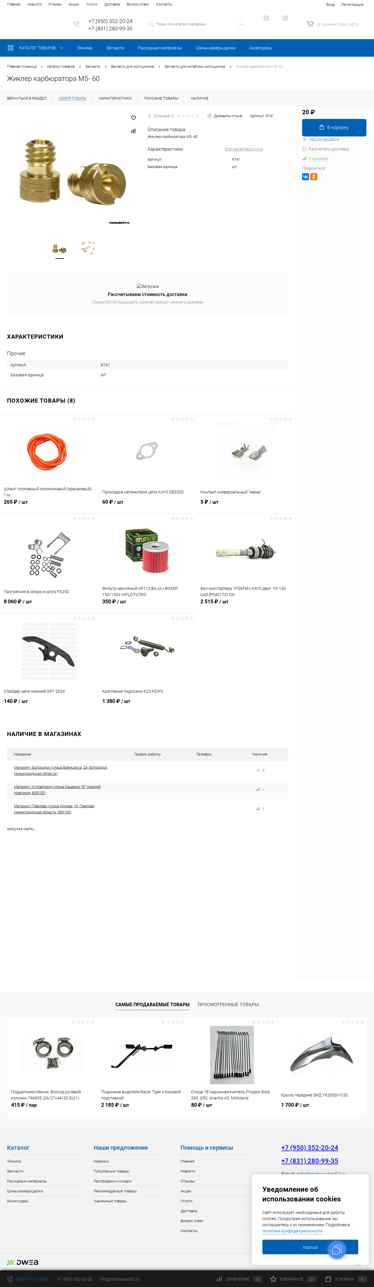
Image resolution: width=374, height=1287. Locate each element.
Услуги (91, 4)
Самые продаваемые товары (152, 1004)
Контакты (164, 4)
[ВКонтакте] (305, 176)
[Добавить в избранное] (133, 118)
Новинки (101, 1161)
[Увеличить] (74, 170)
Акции (74, 4)
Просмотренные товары (228, 1004)
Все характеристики (244, 149)
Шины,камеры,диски (25, 1191)
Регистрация (352, 4)
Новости (34, 4)
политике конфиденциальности (292, 1231)
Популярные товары (111, 1171)
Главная (13, 4)
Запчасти (15, 1171)
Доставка (112, 4)
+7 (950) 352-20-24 (110, 21)
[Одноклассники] (313, 176)
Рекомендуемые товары (115, 1191)
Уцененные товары (110, 1201)
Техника (14, 1161)
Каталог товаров (38, 48)
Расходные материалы (27, 1181)
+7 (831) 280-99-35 (110, 28)
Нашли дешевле (324, 139)
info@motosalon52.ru (120, 1279)
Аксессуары (17, 1201)
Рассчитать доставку (329, 149)
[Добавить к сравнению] (133, 131)
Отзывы (55, 4)
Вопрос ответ (138, 4)
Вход (330, 4)
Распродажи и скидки (112, 1181)
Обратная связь (31, 1279)
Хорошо (310, 1247)
